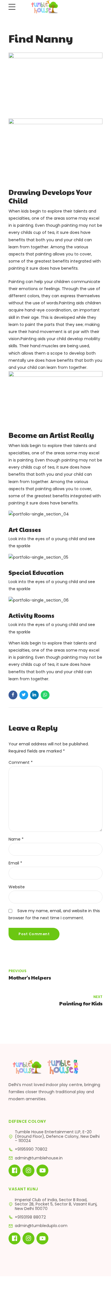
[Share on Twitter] (23, 695)
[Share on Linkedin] (34, 695)
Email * (15, 863)
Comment (21, 762)
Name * (16, 839)
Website (17, 887)
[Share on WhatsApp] (45, 695)
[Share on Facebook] (13, 695)
